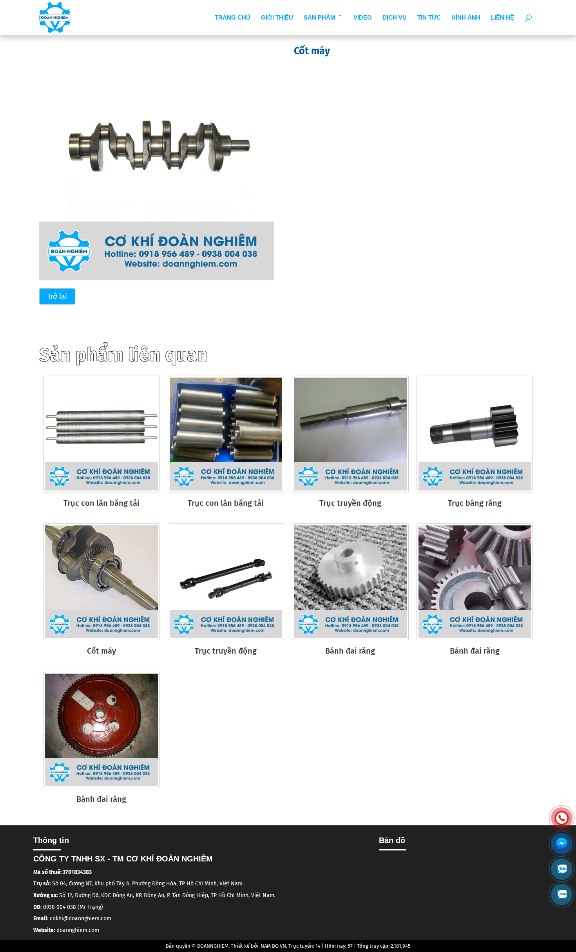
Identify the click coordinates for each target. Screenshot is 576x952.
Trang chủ (232, 17)
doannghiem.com (77, 930)
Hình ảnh (465, 17)
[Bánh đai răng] (350, 581)
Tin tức (429, 17)
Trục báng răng (475, 503)
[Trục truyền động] (350, 434)
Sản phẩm (319, 17)
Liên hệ (502, 17)
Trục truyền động (350, 503)
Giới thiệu (277, 17)
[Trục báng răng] (475, 434)
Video (362, 17)
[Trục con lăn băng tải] (101, 434)
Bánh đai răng (350, 651)
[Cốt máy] (156, 162)
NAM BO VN (273, 946)
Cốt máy (101, 651)
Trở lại (57, 296)
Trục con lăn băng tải (101, 503)
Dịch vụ (394, 17)
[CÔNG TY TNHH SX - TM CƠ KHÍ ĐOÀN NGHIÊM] (55, 17)
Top (562, 922)
